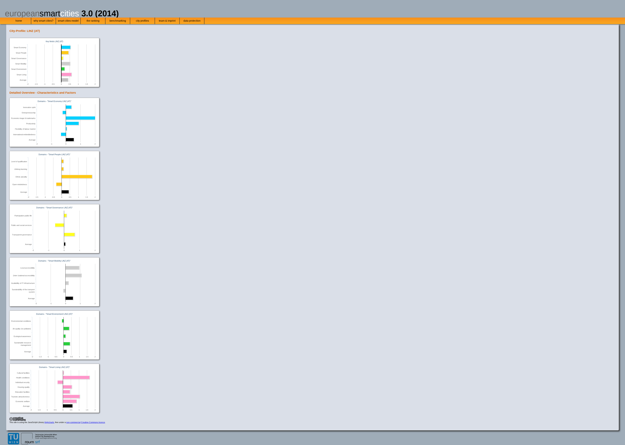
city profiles (142, 20)
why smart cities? (43, 20)
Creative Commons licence (93, 422)
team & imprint (167, 20)
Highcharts (49, 422)
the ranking (93, 20)
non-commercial (73, 422)
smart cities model (68, 20)
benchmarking (118, 20)
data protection (192, 20)
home (18, 20)
